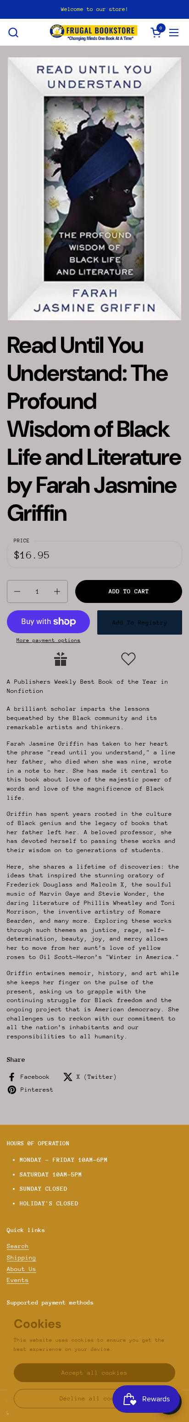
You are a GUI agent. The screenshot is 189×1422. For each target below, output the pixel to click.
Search (18, 1246)
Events (18, 1280)
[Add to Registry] (60, 659)
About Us (21, 1269)
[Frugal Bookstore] (93, 32)
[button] (13, 32)
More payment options (49, 640)
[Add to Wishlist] (128, 659)
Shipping (21, 1257)
